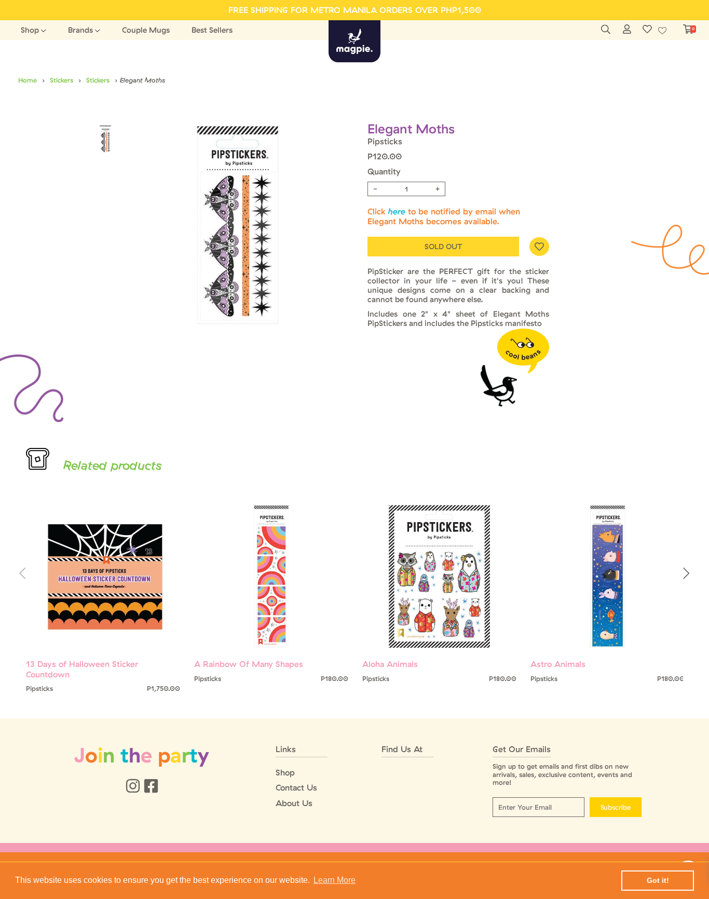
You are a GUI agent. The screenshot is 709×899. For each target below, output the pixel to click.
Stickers (61, 80)
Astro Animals (557, 664)
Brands (80, 30)
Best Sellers (212, 30)
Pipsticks (384, 141)
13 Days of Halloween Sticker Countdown (82, 669)
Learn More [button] (334, 880)
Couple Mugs (146, 30)
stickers (98, 80)
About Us (294, 803)
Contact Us (296, 788)
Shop (30, 30)
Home (27, 80)
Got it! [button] (658, 880)
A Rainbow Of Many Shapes (248, 664)
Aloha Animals (390, 664)
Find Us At (401, 749)
